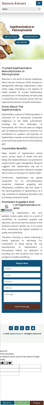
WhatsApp (22, 402)
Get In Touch (11, 37)
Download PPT (31, 37)
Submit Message (22, 306)
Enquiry (36, 403)
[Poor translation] (8, 363)
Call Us (8, 402)
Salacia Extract (16, 333)
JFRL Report (22, 42)
